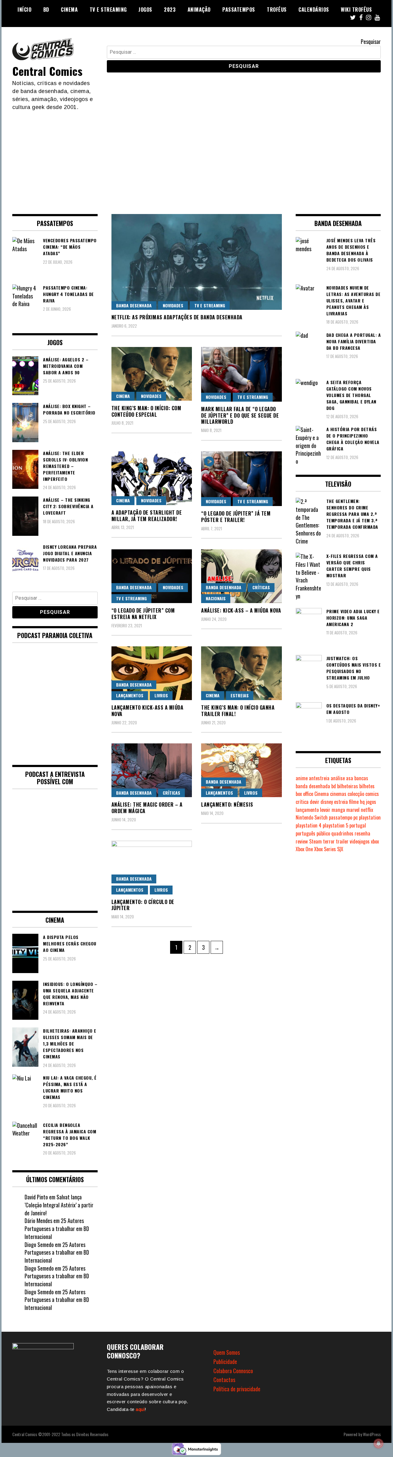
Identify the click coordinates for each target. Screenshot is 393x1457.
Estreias (240, 695)
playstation (370, 817)
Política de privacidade (236, 1389)
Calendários (313, 9)
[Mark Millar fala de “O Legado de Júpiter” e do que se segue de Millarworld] (241, 374)
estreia (341, 801)
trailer (342, 841)
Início (24, 9)
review (302, 841)
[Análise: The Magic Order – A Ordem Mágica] (151, 770)
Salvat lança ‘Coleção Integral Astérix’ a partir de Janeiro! (59, 1205)
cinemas (338, 793)
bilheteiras (347, 786)
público (323, 833)
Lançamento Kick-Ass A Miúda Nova (147, 711)
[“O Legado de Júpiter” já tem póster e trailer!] (241, 478)
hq (362, 801)
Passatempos (238, 9)
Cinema (69, 9)
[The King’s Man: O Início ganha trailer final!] (241, 673)
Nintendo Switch (312, 817)
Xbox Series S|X (328, 849)
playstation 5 (335, 825)
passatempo (340, 817)
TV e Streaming (108, 9)
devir (314, 801)
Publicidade (225, 1361)
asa (349, 778)
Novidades (173, 305)
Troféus (277, 9)
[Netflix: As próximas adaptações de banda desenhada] (196, 262)
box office (304, 793)
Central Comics (47, 71)
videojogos (360, 841)
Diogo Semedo (39, 1245)
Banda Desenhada (134, 305)
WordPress (372, 1434)
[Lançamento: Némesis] (241, 770)
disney (327, 801)
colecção (356, 793)
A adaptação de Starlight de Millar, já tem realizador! (146, 516)
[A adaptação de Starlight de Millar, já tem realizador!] (151, 478)
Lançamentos (129, 695)
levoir (325, 809)
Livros (161, 695)
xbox (375, 841)
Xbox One (304, 849)
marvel (353, 809)
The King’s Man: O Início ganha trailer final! (237, 711)
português (305, 833)
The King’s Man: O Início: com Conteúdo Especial (146, 411)
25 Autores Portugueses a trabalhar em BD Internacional (57, 1228)
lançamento (307, 809)
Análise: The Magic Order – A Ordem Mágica (147, 808)
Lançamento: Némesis (227, 804)
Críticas (261, 587)
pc (355, 817)
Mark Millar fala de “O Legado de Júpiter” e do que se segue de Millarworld (240, 415)
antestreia (319, 778)
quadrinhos (342, 833)
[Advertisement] (196, 157)
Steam (315, 841)
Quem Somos (226, 1352)
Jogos (145, 9)
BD (46, 9)
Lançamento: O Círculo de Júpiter (142, 905)
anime (302, 778)
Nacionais (216, 598)
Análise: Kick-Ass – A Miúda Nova (241, 610)
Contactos (224, 1380)
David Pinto (36, 1197)
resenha (362, 833)
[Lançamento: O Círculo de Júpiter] (151, 867)
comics (372, 793)
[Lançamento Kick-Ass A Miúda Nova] (151, 673)
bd (333, 786)
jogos (371, 801)
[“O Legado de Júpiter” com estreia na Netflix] (151, 576)
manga (338, 809)
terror (329, 841)
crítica (302, 801)
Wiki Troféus (356, 9)
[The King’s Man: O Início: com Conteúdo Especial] (151, 374)
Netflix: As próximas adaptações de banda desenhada (177, 317)
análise (338, 778)
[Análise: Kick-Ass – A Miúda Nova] (241, 576)
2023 (170, 9)
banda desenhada (313, 786)
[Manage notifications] (378, 1443)
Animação (199, 9)
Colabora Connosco (233, 1371)
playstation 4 (308, 825)
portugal (357, 825)
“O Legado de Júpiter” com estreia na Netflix (143, 614)
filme (354, 801)
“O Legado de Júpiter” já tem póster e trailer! (235, 517)
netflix (367, 809)
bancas (361, 778)
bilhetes (367, 786)
